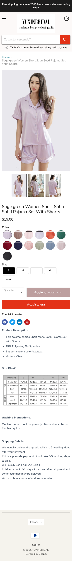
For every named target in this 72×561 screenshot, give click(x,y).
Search (36, 544)
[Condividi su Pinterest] (27, 322)
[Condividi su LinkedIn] (19, 322)
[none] (19, 185)
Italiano (34, 522)
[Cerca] (65, 39)
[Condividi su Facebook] (5, 322)
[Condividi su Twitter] (12, 322)
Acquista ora (36, 304)
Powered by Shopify (36, 554)
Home (6, 57)
